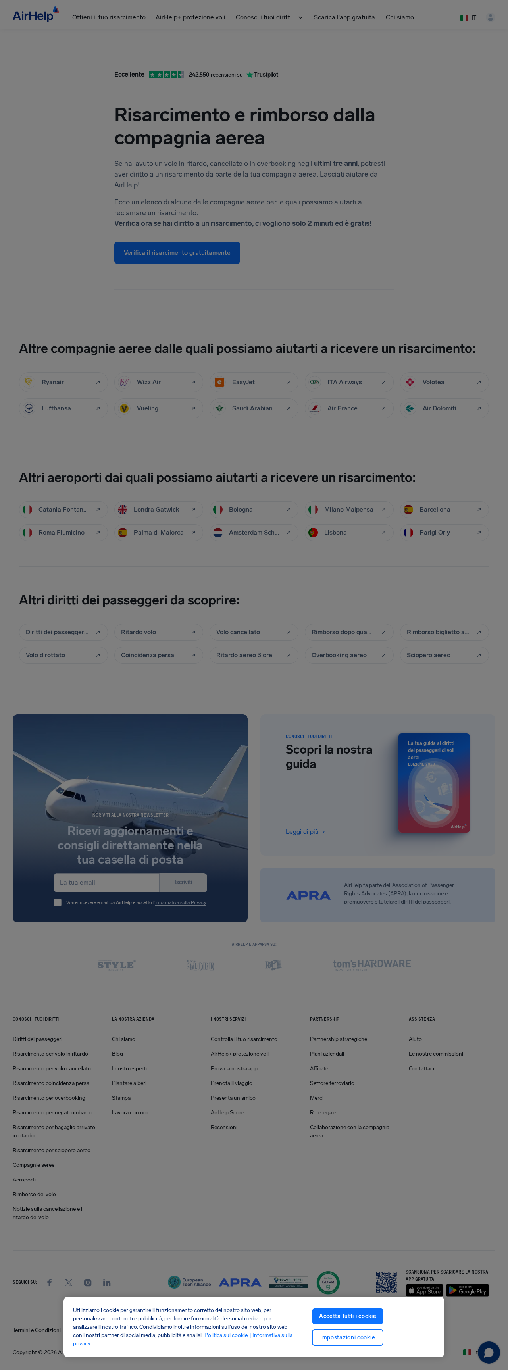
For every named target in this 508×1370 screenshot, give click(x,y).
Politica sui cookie (226, 1335)
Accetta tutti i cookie (347, 1316)
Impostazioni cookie (347, 1337)
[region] (254, 1327)
